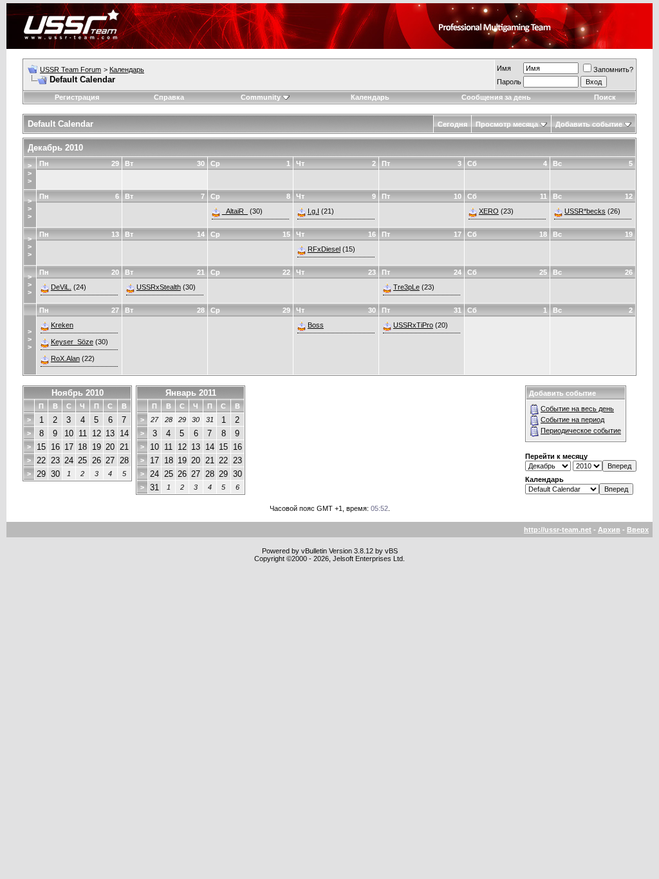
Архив (609, 529)
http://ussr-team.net (557, 529)
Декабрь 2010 (55, 148)
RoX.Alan (65, 358)
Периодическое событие (581, 430)
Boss (316, 325)
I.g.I (313, 211)
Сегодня (452, 124)
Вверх (638, 529)
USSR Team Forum (70, 69)
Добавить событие (588, 124)
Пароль (509, 82)
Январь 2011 (190, 393)
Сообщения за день (496, 97)
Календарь (126, 69)
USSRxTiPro (413, 325)
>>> (30, 173)
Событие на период (572, 419)
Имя (504, 68)
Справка (169, 97)
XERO (489, 211)
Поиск (605, 97)
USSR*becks (585, 211)
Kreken (62, 325)
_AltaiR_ (235, 211)
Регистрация (77, 97)
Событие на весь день (577, 408)
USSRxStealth (158, 287)
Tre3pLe (406, 287)
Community (261, 97)
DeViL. (61, 287)
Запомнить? (613, 69)
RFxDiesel (324, 249)
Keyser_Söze (72, 342)
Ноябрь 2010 (77, 393)
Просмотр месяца (507, 124)
